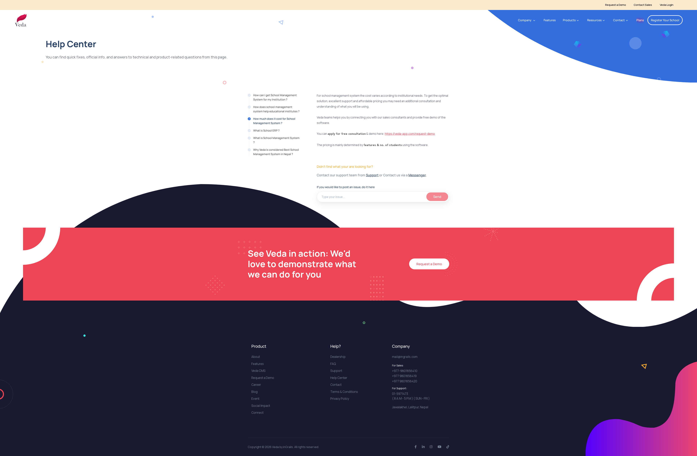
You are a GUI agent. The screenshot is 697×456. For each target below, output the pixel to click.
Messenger (417, 175)
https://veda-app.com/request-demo (410, 134)
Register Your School (665, 20)
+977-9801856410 (404, 371)
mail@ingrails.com (404, 357)
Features (550, 20)
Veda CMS (258, 371)
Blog (254, 392)
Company (524, 20)
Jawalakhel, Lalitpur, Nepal (410, 407)
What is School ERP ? (266, 130)
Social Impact (260, 406)
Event (255, 399)
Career (256, 385)
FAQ (333, 364)
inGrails (288, 447)
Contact (336, 385)
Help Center (338, 378)
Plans (640, 20)
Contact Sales (643, 5)
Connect (257, 412)
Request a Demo (615, 5)
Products (569, 20)
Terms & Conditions (344, 392)
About (255, 357)
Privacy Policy (339, 399)
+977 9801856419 (404, 376)
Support (372, 175)
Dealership (338, 357)
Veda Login (666, 5)
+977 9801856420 (404, 381)
